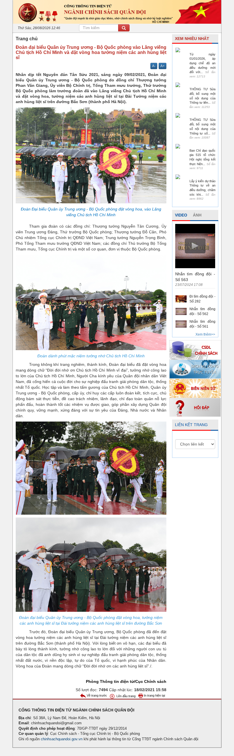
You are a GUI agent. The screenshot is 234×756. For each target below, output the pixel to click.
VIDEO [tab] (181, 215)
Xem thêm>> (205, 334)
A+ (162, 66)
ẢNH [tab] (197, 215)
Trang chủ (27, 38)
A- (154, 66)
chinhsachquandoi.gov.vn (61, 739)
